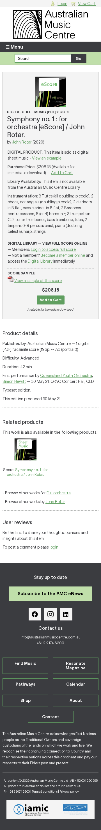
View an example (46, 158)
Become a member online (63, 255)
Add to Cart (62, 172)
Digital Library (40, 261)
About (76, 700)
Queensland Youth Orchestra (66, 375)
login (54, 547)
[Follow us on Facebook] (35, 614)
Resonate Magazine (76, 665)
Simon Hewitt (14, 381)
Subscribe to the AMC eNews (50, 593)
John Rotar (22, 142)
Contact (50, 717)
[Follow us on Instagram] (50, 614)
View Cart (87, 3)
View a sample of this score (38, 280)
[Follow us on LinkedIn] (66, 614)
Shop (25, 700)
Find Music (25, 663)
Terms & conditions (45, 791)
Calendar (75, 684)
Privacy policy (69, 791)
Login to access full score (53, 249)
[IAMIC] (31, 809)
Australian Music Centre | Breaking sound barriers (50, 24)
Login (62, 3)
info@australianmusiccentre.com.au (51, 637)
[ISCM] (75, 809)
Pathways (25, 684)
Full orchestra (59, 493)
